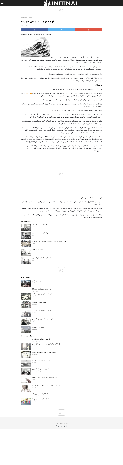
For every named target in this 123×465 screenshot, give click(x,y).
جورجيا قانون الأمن (37, 280)
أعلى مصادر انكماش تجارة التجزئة (41, 339)
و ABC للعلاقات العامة (38, 249)
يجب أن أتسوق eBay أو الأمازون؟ (41, 310)
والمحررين (28, 93)
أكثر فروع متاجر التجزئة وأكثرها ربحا (42, 360)
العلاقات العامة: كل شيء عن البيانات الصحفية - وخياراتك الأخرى (49, 241)
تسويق (30, 17)
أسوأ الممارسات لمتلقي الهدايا (40, 399)
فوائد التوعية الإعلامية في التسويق (41, 258)
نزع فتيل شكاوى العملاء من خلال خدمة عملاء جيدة (46, 385)
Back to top (62, 420)
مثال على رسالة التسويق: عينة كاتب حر (43, 319)
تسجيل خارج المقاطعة (38, 327)
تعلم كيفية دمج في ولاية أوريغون (41, 369)
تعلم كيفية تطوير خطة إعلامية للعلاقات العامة (44, 377)
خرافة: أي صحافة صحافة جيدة (40, 233)
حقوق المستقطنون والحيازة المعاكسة (42, 294)
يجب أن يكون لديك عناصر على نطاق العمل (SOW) (46, 344)
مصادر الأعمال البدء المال (39, 302)
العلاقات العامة (24, 17)
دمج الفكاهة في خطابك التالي (40, 224)
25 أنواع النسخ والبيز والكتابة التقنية (41, 289)
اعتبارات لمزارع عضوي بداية (40, 394)
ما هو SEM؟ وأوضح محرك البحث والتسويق (44, 352)
